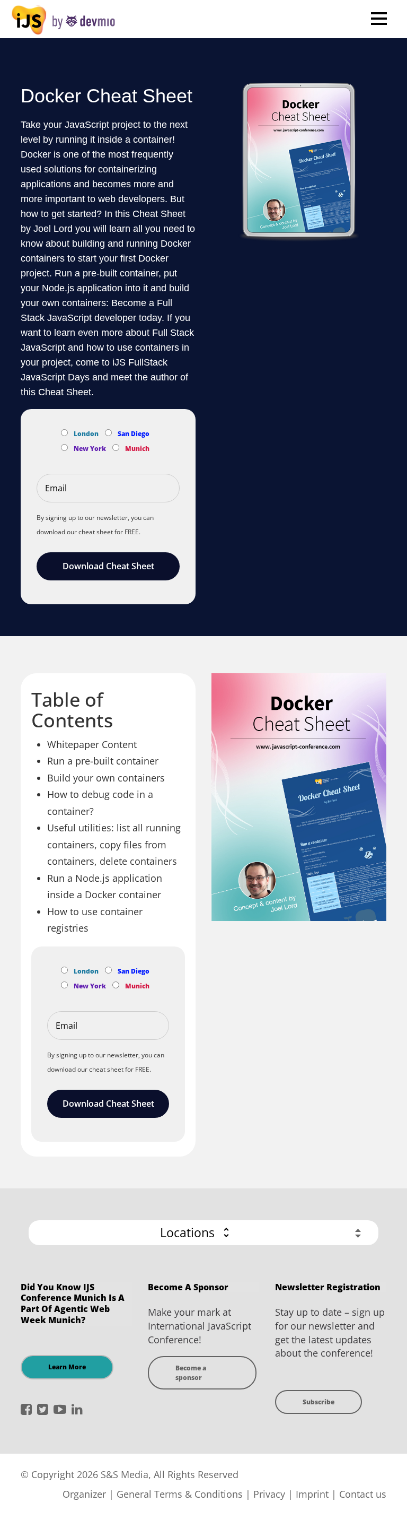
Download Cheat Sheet (108, 566)
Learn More (67, 1366)
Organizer (84, 1494)
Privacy (269, 1494)
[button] (203, 1232)
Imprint (312, 1494)
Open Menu (378, 18)
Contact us (362, 1494)
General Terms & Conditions (180, 1494)
